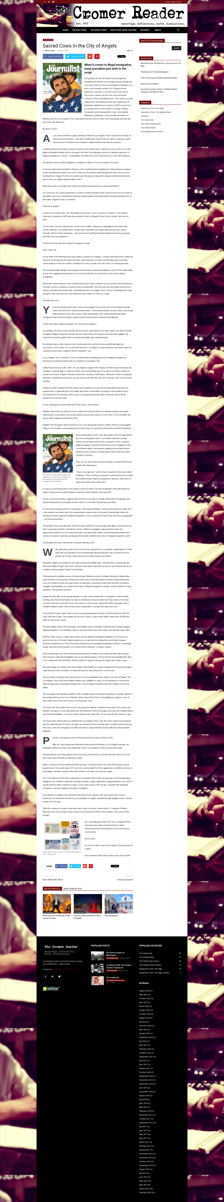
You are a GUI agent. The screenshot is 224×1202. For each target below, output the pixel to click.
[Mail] (49, 2)
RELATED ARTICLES (52, 889)
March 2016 (144, 1188)
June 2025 (143, 1002)
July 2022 (143, 1041)
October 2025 (145, 998)
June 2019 (143, 1087)
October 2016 (145, 1161)
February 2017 (145, 1146)
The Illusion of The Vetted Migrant (155, 72)
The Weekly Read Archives (152, 131)
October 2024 (145, 1014)
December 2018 (146, 1091)
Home (65, 30)
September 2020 (146, 1076)
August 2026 (144, 990)
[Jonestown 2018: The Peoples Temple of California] (97, 968)
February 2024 (145, 1025)
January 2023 (144, 1033)
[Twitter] (53, 2)
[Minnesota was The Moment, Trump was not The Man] (57, 903)
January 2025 (144, 1010)
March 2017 (144, 1142)
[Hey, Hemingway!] (119, 903)
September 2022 (146, 1037)
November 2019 (146, 1080)
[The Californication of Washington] (97, 955)
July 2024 (143, 1021)
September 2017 (146, 1122)
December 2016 (146, 1153)
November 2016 (146, 1157)
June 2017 (143, 1130)
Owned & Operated (125, 880)
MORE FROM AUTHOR (73, 889)
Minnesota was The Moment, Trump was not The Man (161, 64)
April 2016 (143, 1184)
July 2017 (143, 1126)
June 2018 (143, 1103)
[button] (178, 30)
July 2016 (143, 1173)
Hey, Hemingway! (111, 916)
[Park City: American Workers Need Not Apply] (88, 903)
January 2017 (144, 1150)
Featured (144, 116)
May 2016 (143, 1181)
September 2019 (146, 1084)
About (158, 30)
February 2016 (145, 1192)
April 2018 (143, 1107)
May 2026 (143, 994)
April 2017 (143, 1138)
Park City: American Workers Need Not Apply (159, 78)
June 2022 (143, 1045)
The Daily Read (79, 30)
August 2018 (144, 1095)
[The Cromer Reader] (112, 15)
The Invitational (112, 977)
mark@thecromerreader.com (65, 969)
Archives (144, 30)
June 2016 (143, 1177)
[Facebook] (45, 2)
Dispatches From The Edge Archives (156, 112)
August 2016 (144, 1169)
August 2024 (144, 1018)
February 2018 (145, 1111)
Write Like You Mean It (150, 84)
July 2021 (143, 1060)
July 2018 (143, 1099)
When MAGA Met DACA (53, 880)
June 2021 (143, 1064)
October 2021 (145, 1053)
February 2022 (145, 1049)
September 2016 (146, 1165)
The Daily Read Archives (151, 124)
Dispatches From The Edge (123, 30)
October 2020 (145, 1072)
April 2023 (143, 1029)
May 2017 (143, 1134)
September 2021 (146, 1056)
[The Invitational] (97, 980)
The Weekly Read (98, 30)
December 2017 (146, 1115)
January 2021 (144, 1068)
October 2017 (145, 1119)
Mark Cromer (50, 50)
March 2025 (144, 1006)
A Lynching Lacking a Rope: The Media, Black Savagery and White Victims (159, 90)
